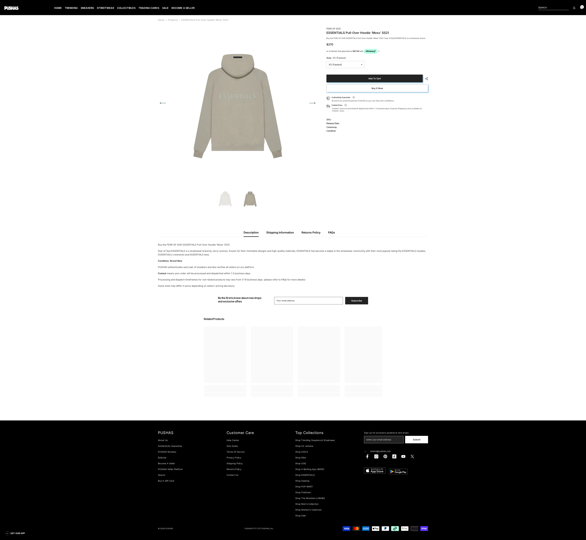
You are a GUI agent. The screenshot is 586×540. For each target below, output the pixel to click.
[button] (163, 103)
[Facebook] (367, 456)
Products (173, 19)
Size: (336, 57)
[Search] (553, 7)
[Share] (425, 78)
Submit (416, 439)
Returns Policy (311, 232)
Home (161, 19)
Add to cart (374, 78)
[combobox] (551, 7)
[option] (237, 103)
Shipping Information (280, 232)
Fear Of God (333, 28)
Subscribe (356, 300)
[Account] (574, 8)
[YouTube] (403, 456)
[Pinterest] (385, 456)
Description (251, 232)
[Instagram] (376, 456)
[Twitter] (412, 456)
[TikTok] (394, 456)
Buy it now (377, 88)
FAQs (331, 232)
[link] (225, 390)
